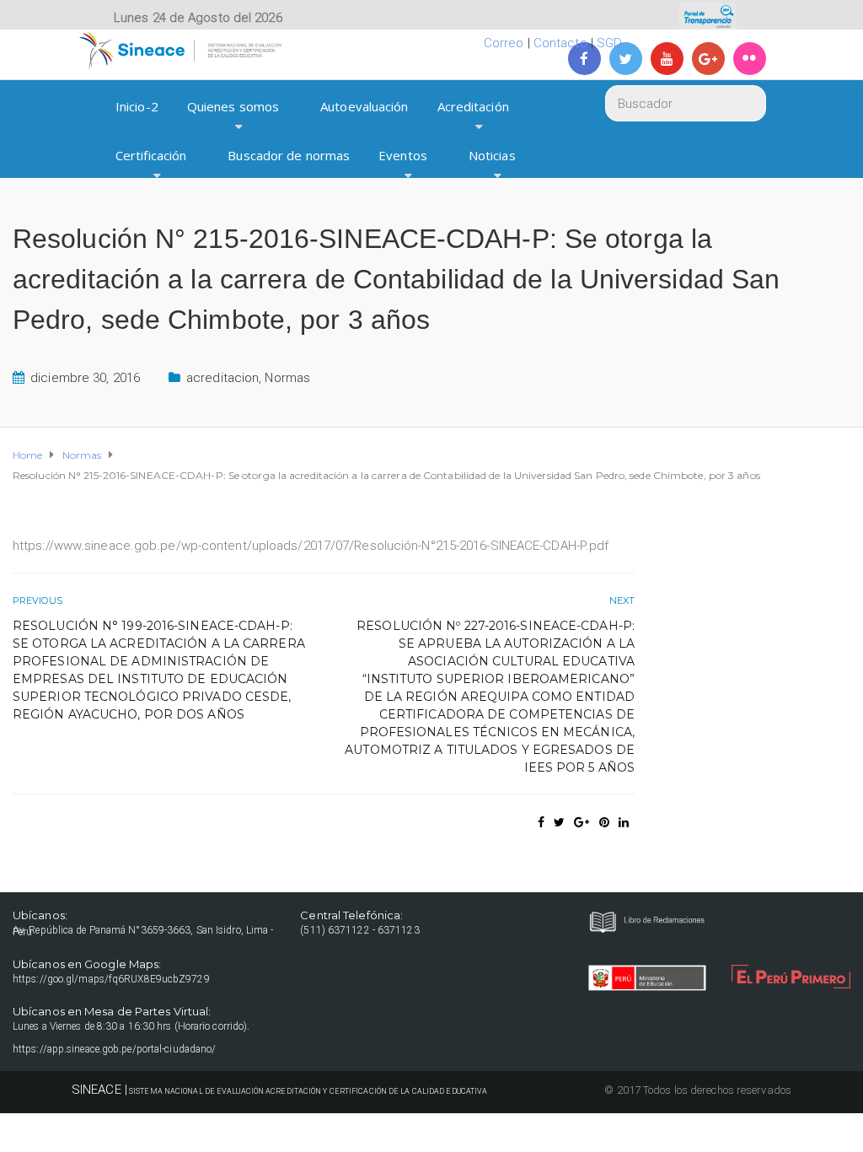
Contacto (560, 43)
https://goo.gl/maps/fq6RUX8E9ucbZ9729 (111, 979)
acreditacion (222, 377)
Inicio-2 (136, 106)
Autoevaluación (364, 106)
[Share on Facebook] (541, 822)
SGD (609, 43)
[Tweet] (559, 822)
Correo (504, 43)
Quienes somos (233, 106)
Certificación (150, 155)
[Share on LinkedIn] (624, 822)
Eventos (402, 155)
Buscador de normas (289, 155)
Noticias (492, 155)
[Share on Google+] (581, 822)
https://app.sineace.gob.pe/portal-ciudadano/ (114, 1049)
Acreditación (473, 106)
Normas (287, 377)
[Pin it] (604, 822)
